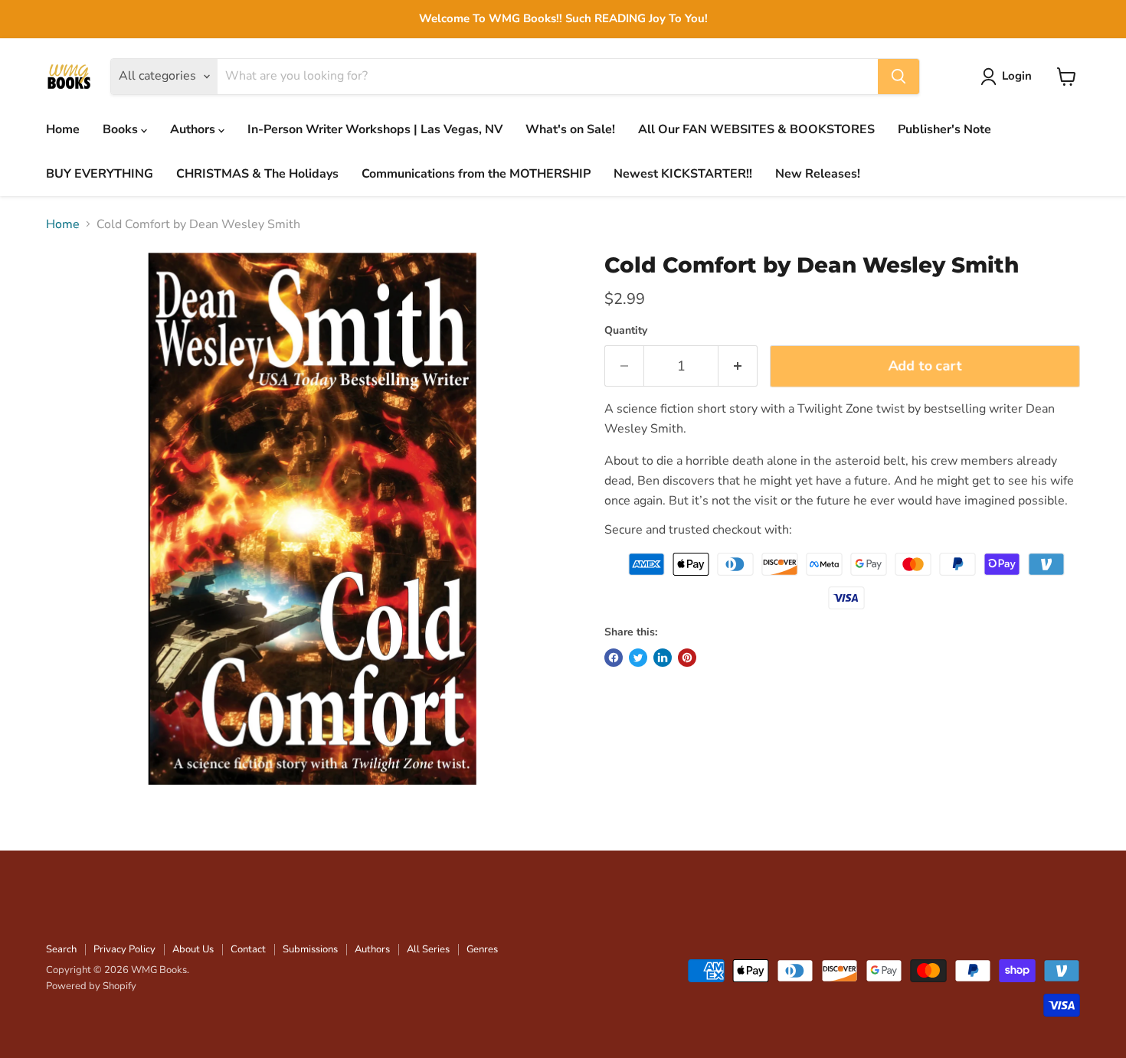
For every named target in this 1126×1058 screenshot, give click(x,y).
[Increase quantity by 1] (738, 366)
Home (63, 129)
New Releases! (817, 173)
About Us (193, 949)
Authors (194, 129)
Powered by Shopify (91, 986)
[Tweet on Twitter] (638, 657)
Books (122, 129)
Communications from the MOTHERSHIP (476, 173)
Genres (482, 949)
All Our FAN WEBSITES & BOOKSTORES (756, 129)
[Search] (898, 76)
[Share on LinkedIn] (662, 657)
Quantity (625, 331)
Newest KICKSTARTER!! (683, 173)
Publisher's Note (944, 129)
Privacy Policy (124, 949)
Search (61, 949)
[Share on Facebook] (613, 657)
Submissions (310, 949)
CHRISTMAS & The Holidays (257, 173)
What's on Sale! (570, 129)
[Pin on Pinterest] (687, 657)
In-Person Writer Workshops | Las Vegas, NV (374, 129)
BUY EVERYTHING (99, 173)
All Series (428, 949)
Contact (248, 949)
